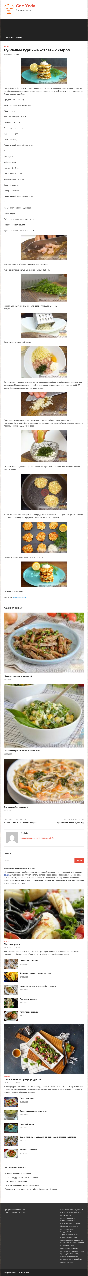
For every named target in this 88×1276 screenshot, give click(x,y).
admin (18, 54)
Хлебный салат (27, 1124)
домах (6, 875)
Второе (6, 941)
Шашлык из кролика (29, 960)
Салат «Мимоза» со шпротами (33, 1111)
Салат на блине (27, 1098)
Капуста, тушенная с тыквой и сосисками (22, 1185)
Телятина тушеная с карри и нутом (35, 973)
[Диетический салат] (11, 1158)
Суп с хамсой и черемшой (16, 807)
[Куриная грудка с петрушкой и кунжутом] (11, 994)
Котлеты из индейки (29, 1012)
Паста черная (12, 944)
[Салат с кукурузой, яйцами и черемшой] (44, 748)
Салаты (7, 1076)
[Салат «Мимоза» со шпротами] (11, 1119)
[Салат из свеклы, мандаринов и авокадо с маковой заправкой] (11, 1145)
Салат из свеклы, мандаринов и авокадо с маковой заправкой (48, 1137)
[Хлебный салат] (11, 1132)
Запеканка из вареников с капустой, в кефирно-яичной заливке (31, 1189)
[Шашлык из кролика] (11, 968)
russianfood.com (19, 597)
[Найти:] (44, 860)
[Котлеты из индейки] (11, 1020)
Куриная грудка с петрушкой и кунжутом (38, 986)
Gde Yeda (25, 6)
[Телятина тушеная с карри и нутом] (11, 981)
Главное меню (14, 38)
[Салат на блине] (11, 1106)
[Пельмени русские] (11, 1007)
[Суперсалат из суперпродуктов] (44, 1074)
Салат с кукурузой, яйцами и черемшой (22, 750)
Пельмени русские (28, 999)
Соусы (6, 46)
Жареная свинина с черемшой (18, 676)
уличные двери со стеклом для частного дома (19, 868)
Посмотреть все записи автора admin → (38, 838)
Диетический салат (28, 1150)
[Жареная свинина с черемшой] (44, 673)
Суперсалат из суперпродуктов (22, 1079)
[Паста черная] (44, 939)
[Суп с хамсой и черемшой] (44, 804)
